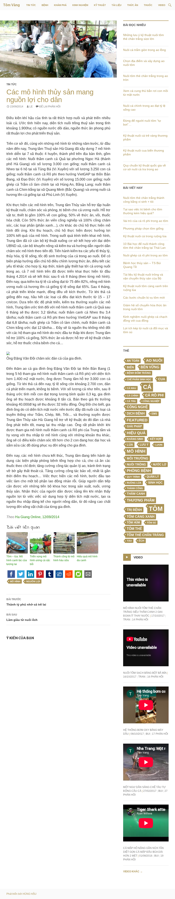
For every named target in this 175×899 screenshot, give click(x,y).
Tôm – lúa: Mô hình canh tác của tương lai (16, 560)
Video (161, 5)
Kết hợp (156, 439)
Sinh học (155, 482)
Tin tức (31, 5)
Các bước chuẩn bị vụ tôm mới (144, 297)
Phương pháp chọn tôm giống (143, 228)
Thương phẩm (141, 500)
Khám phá (60, 5)
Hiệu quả (136, 433)
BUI (148, 733)
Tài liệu (116, 5)
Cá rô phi (154, 395)
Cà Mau (131, 388)
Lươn (158, 445)
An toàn (133, 360)
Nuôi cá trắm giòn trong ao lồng (144, 50)
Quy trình (133, 477)
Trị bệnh (134, 510)
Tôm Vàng (11, 5)
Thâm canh (136, 493)
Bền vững (150, 367)
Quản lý (153, 476)
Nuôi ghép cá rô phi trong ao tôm (145, 255)
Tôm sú (151, 522)
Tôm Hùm (133, 522)
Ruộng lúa (134, 482)
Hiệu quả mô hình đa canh (87, 558)
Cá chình (132, 395)
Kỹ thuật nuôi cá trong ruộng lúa (144, 236)
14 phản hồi (140, 619)
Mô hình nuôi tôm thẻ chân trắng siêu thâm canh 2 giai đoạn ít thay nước (142, 612)
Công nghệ (137, 407)
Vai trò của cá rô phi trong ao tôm (145, 221)
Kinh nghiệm (80, 5)
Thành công (135, 488)
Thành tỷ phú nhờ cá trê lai (26, 602)
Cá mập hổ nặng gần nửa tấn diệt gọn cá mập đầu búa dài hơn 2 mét (143, 852)
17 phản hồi (160, 733)
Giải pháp (134, 426)
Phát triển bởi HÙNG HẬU (21, 893)
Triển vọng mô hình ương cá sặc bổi (40, 560)
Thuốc (148, 5)
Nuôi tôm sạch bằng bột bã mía (144, 672)
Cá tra (131, 401)
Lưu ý (144, 444)
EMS (154, 413)
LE (31, 106)
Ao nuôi (154, 360)
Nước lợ (159, 464)
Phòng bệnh (139, 471)
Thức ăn (132, 5)
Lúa (130, 444)
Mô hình (15, 581)
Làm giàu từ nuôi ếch (22, 617)
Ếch (141, 540)
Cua (161, 379)
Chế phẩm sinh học (139, 379)
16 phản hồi (155, 676)
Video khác (133, 871)
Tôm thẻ (134, 528)
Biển (130, 367)
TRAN (126, 619)
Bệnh (45, 5)
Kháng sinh (135, 439)
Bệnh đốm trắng (139, 372)
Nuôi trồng (136, 464)
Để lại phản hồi (49, 106)
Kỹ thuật (100, 5)
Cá (147, 386)
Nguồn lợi (33, 581)
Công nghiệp (151, 401)
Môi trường (137, 458)
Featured (137, 420)
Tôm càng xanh (141, 516)
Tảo (129, 540)
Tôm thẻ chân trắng (145, 535)
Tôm (156, 508)
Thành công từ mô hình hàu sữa (63, 558)
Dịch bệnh (136, 413)
